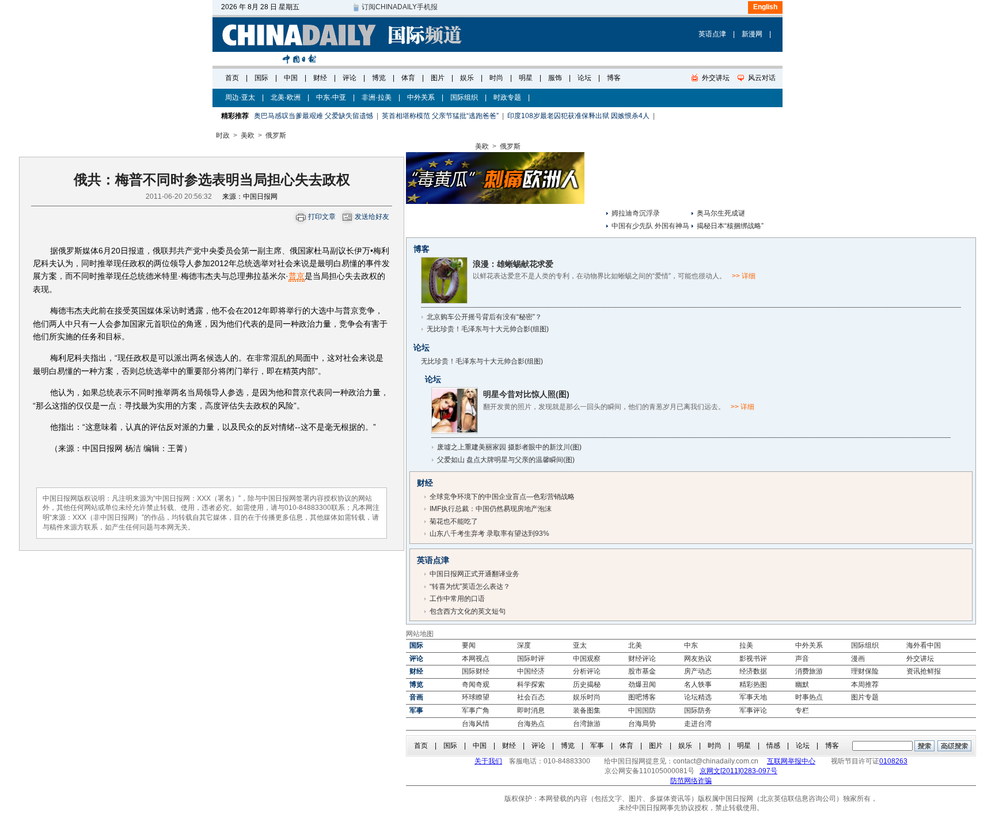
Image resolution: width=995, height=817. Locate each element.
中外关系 (421, 97)
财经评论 (642, 659)
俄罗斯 (275, 135)
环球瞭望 (475, 697)
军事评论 (753, 710)
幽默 (802, 684)
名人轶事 (698, 684)
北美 (635, 645)
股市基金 (642, 671)
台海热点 (531, 724)
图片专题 (865, 697)
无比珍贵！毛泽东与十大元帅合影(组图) (488, 329)
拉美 (746, 645)
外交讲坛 (920, 659)
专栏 (802, 710)
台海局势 (642, 724)
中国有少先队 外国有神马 (650, 226)
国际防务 (698, 710)
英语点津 (712, 34)
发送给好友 (372, 217)
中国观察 (587, 659)
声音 (802, 659)
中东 (691, 645)
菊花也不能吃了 (454, 521)
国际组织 (464, 97)
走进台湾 (698, 724)
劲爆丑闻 (642, 684)
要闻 (469, 645)
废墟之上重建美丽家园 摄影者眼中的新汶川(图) (509, 447)
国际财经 (475, 671)
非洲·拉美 (377, 97)
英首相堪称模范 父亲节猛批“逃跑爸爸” (440, 116)
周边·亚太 (240, 97)
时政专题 (507, 97)
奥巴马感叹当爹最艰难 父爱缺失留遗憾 (313, 116)
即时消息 (531, 710)
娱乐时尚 (587, 697)
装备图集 (587, 710)
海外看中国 (923, 645)
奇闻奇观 (475, 684)
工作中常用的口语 (457, 599)
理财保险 (865, 671)
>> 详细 (743, 276)
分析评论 (587, 671)
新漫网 (752, 34)
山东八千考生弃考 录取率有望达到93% (489, 533)
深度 (524, 645)
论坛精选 (698, 697)
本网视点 (475, 659)
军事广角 (475, 710)
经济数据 (753, 671)
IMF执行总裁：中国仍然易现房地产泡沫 (491, 509)
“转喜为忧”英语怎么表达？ (470, 587)
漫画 (858, 659)
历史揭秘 (587, 684)
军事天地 (753, 697)
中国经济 (531, 671)
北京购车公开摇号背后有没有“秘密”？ (484, 317)
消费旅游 (809, 671)
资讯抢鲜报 (923, 671)
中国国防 (642, 710)
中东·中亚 (331, 97)
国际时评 (531, 659)
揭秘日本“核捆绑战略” (730, 226)
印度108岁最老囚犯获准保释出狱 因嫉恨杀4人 (578, 116)
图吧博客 (642, 697)
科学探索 (531, 684)
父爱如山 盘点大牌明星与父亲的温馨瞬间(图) (506, 460)
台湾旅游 (587, 724)
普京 (296, 276)
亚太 (580, 645)
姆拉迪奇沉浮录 (636, 213)
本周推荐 (865, 684)
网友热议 (698, 659)
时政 (223, 135)
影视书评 (753, 659)
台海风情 (475, 724)
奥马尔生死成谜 (721, 213)
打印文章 (322, 217)
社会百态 (531, 697)
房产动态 (698, 671)
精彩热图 (753, 684)
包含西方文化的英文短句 (468, 611)
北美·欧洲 (286, 97)
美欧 (248, 135)
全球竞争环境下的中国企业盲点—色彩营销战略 (502, 497)
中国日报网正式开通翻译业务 (474, 574)
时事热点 (809, 697)
